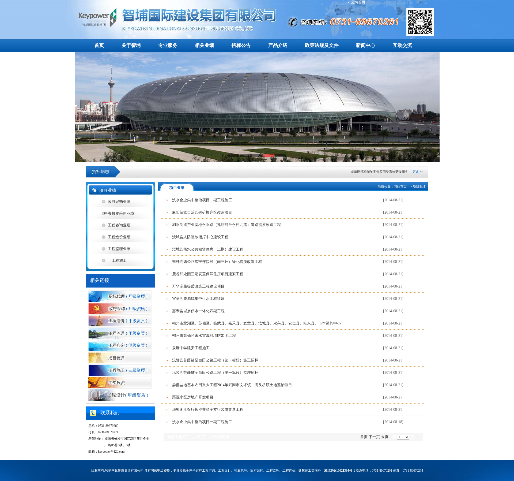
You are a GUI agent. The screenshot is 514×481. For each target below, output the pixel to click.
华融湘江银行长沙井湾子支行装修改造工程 (206, 410)
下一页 (374, 437)
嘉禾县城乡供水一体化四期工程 (197, 311)
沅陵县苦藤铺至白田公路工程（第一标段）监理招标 (214, 373)
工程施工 (119, 261)
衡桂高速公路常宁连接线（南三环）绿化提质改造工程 (216, 262)
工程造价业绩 (119, 237)
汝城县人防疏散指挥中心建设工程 (199, 237)
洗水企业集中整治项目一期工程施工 (201, 200)
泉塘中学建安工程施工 (190, 348)
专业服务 (167, 45)
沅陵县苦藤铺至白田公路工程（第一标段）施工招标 (214, 360)
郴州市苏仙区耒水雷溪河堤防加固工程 (203, 336)
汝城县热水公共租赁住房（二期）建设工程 (206, 249)
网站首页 (400, 186)
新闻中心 (365, 45)
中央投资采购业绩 (119, 213)
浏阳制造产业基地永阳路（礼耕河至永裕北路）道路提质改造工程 (225, 225)
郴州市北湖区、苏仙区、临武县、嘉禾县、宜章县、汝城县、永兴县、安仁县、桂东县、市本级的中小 (255, 323)
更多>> (418, 172)
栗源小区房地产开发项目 (191, 397)
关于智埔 (131, 45)
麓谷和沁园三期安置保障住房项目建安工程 (206, 274)
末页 (384, 437)
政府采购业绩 (119, 202)
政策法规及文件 (322, 45)
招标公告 (241, 45)
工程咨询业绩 (119, 225)
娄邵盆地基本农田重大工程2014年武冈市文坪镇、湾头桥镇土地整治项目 (231, 385)
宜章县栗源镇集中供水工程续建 (197, 299)
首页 (99, 45)
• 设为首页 (356, 2)
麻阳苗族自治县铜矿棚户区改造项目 (201, 212)
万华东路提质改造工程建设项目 (197, 286)
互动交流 (402, 45)
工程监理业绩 (119, 249)
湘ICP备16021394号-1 (339, 470)
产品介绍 (278, 45)
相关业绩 (204, 45)
